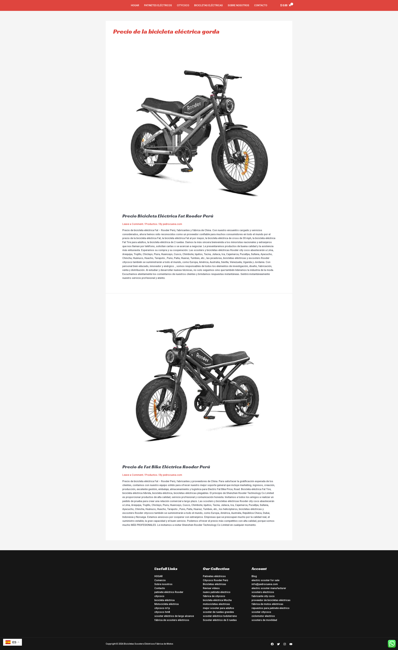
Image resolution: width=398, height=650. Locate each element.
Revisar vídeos (211, 588)
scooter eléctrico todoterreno (220, 616)
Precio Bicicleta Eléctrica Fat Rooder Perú (167, 216)
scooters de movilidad (264, 620)
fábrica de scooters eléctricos (171, 620)
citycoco (159, 596)
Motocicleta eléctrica (166, 604)
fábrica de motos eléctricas (267, 604)
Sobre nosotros (238, 5)
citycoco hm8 (162, 612)
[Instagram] (284, 644)
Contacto (260, 5)
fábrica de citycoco (214, 596)
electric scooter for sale (265, 580)
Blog (254, 576)
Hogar (135, 5)
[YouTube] (290, 644)
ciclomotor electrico (263, 616)
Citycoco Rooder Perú (215, 580)
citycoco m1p (162, 608)
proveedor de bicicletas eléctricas (271, 600)
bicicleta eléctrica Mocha (217, 600)
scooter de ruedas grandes (218, 612)
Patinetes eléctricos (158, 5)
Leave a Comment (132, 224)
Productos (151, 224)
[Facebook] (272, 644)
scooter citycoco (261, 612)
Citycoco (183, 5)
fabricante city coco (263, 596)
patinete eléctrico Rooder (168, 592)
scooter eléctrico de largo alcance (174, 616)
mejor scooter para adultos (218, 608)
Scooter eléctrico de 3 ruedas (220, 620)
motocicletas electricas (216, 604)
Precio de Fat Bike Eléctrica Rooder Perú (166, 467)
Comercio (160, 580)
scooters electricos (263, 592)
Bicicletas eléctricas (208, 5)
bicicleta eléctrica (164, 600)
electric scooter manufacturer (269, 588)
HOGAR (158, 576)
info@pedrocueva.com (265, 584)
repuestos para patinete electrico (270, 608)
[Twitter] (278, 644)
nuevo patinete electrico (216, 592)
